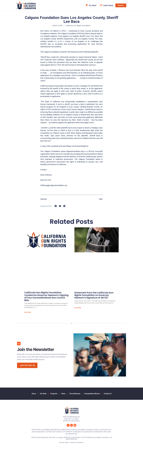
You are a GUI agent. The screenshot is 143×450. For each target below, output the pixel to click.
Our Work (43, 394)
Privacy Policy (64, 442)
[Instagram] (71, 425)
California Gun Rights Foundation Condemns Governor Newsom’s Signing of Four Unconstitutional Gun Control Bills (46, 296)
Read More (27, 312)
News (63, 394)
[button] (56, 206)
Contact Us (107, 394)
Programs (53, 394)
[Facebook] (74, 425)
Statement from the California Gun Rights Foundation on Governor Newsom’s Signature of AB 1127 (93, 295)
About (34, 394)
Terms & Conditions (77, 442)
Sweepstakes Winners (92, 394)
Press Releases (74, 394)
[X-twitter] (68, 425)
